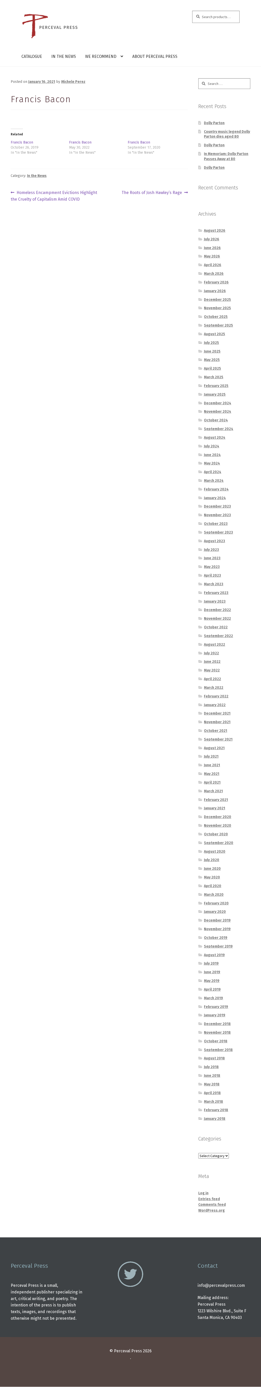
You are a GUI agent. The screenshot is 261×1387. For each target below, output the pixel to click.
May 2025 (212, 360)
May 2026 (212, 256)
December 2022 (217, 610)
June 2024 (212, 455)
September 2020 (218, 843)
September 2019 (218, 946)
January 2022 (215, 705)
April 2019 (212, 989)
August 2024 (214, 437)
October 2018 (215, 1041)
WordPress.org (211, 1210)
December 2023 (217, 506)
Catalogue (31, 56)
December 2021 (217, 713)
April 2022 (212, 679)
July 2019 (211, 963)
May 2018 (211, 1084)
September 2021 (218, 739)
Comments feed (212, 1204)
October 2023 (216, 524)
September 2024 (218, 429)
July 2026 (211, 239)
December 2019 (217, 920)
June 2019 (212, 972)
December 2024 (217, 403)
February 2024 (216, 489)
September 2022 (218, 636)
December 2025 (217, 299)
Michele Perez (73, 82)
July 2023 (211, 550)
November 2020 (217, 825)
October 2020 (216, 834)
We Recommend (100, 56)
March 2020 (214, 894)
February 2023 (216, 593)
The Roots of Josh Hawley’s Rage (152, 193)
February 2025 (216, 386)
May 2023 (212, 567)
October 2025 (216, 317)
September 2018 (218, 1050)
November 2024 (217, 411)
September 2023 (218, 532)
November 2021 (217, 722)
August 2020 (214, 851)
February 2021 (216, 800)
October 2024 (216, 420)
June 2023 (212, 558)
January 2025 (215, 394)
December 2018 (217, 1024)
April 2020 (212, 886)
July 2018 (211, 1067)
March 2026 (214, 273)
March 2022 (213, 687)
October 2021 (215, 731)
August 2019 (214, 955)
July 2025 (211, 343)
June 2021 (212, 765)
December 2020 (217, 817)
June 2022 (212, 661)
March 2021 (213, 791)
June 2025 (212, 351)
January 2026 (215, 291)
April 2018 (212, 1093)
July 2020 (211, 860)
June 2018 (212, 1075)
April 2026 (212, 265)
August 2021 (214, 748)
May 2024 (212, 463)
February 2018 (216, 1110)
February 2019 (216, 1007)
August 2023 (214, 541)
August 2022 (214, 644)
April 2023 (212, 575)
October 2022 (216, 627)
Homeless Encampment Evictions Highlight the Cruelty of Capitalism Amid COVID (54, 196)
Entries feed (209, 1199)
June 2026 (212, 248)
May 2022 (212, 670)
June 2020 (212, 868)
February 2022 (216, 696)
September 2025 (218, 325)
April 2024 (212, 472)
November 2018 (217, 1032)
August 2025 (214, 334)
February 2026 (216, 282)
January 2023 (215, 601)
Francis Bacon (22, 142)
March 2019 (213, 998)
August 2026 (214, 230)
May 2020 (212, 877)
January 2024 (215, 498)
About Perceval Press (154, 56)
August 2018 (214, 1058)
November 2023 (217, 515)
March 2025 (213, 377)
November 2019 (217, 929)
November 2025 (217, 308)
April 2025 (212, 368)
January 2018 (214, 1119)
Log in (203, 1193)
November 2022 (217, 618)
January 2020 (215, 912)
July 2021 (211, 756)
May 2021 (211, 774)
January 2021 (214, 808)
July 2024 (211, 446)
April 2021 (212, 782)
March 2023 (213, 584)
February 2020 (216, 903)
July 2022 (211, 653)
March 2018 (213, 1101)
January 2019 (214, 1015)
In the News (63, 56)
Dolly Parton (214, 123)
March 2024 (214, 480)
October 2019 (215, 938)
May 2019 (211, 981)
